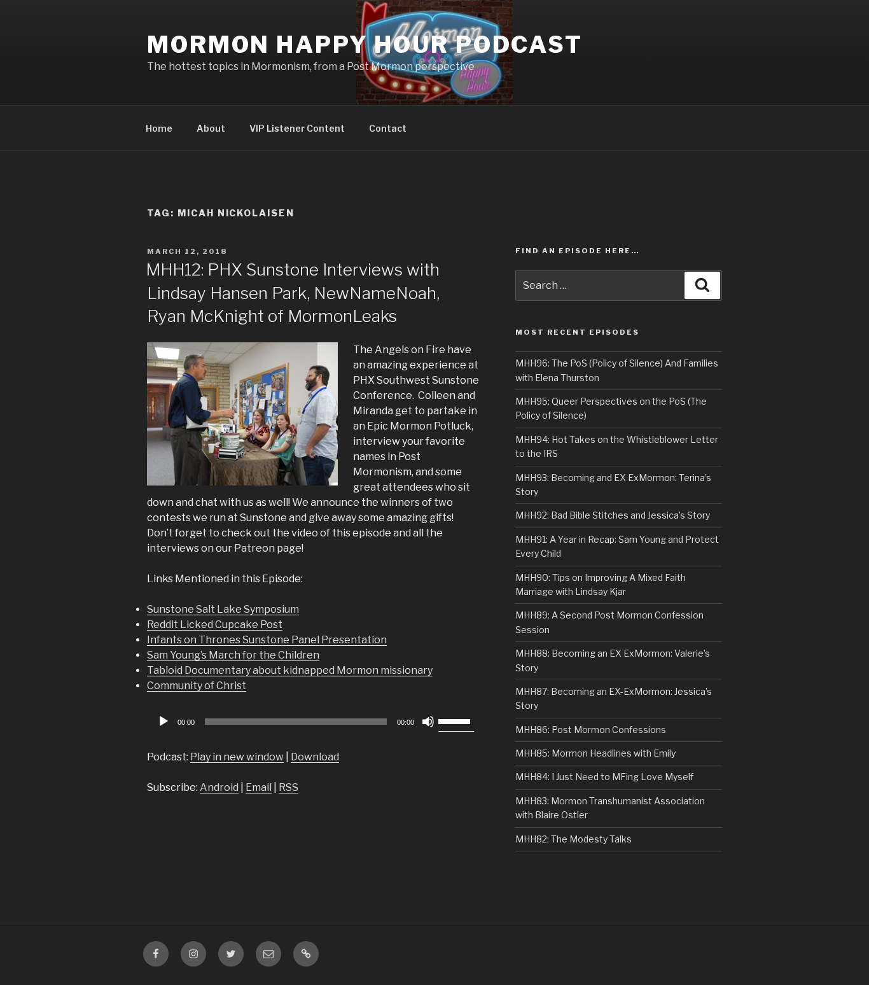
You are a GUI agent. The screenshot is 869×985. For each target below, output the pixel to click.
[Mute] (428, 721)
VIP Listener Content (297, 128)
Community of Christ (196, 686)
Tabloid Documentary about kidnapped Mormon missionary (290, 670)
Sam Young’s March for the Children (233, 655)
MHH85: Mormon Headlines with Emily (595, 753)
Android (219, 787)
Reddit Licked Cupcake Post (214, 624)
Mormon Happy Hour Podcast (365, 45)
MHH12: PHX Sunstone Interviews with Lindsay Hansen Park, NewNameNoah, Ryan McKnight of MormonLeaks (293, 293)
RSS (288, 787)
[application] (313, 721)
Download (315, 757)
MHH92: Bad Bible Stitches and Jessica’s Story (612, 515)
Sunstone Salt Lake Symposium (223, 609)
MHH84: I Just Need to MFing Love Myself (604, 776)
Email (259, 787)
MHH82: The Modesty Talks (573, 839)
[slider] (456, 720)
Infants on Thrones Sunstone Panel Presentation (267, 640)
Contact (388, 128)
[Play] (163, 721)
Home (159, 128)
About (211, 128)
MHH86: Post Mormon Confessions (590, 729)
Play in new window (237, 757)
